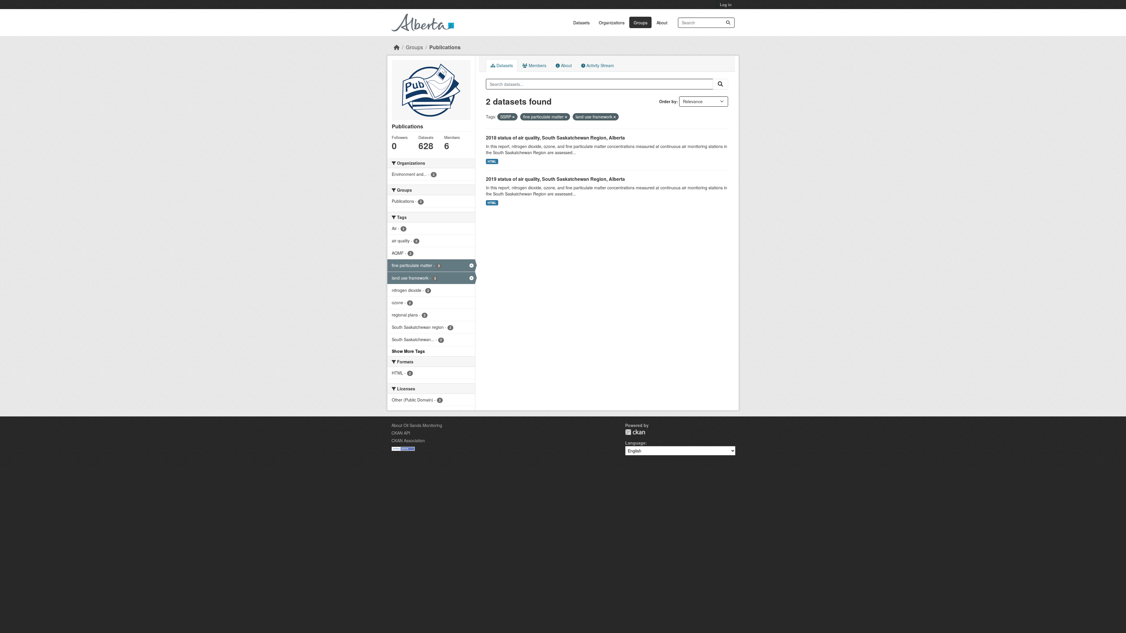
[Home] (397, 47)
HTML (492, 161)
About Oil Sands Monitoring (416, 425)
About (662, 22)
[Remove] (513, 117)
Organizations (612, 22)
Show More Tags (408, 351)
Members (537, 65)
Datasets (581, 22)
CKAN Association (408, 440)
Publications (445, 47)
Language (635, 443)
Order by (667, 101)
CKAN (635, 432)
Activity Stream (599, 65)
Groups (640, 22)
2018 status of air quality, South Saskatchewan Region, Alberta (555, 137)
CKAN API (400, 433)
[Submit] (728, 23)
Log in (726, 4)
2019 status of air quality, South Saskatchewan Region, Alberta (555, 179)
